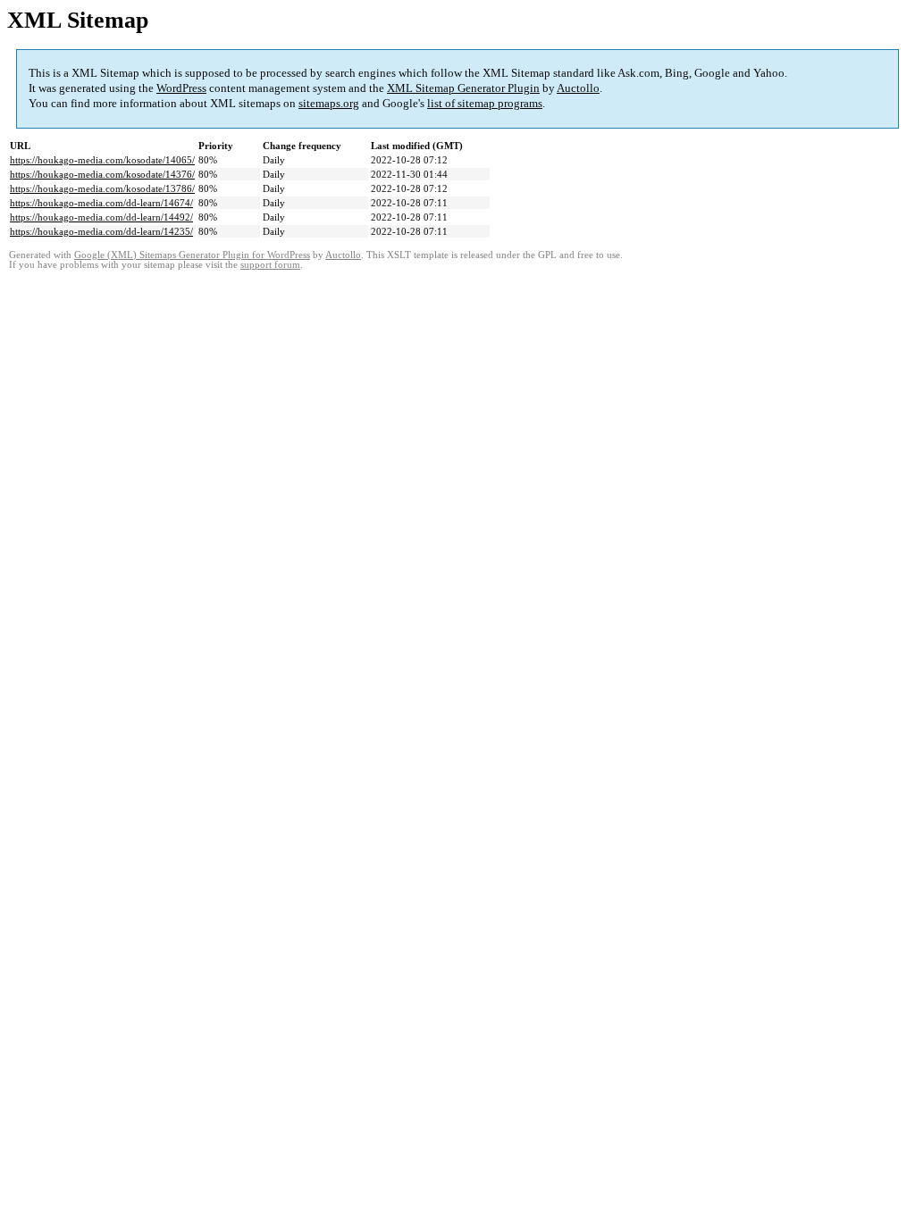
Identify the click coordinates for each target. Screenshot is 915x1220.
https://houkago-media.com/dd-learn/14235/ (101, 231)
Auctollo (578, 88)
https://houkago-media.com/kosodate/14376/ (102, 174)
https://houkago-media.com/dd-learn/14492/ (101, 217)
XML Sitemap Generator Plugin (463, 88)
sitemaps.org (328, 103)
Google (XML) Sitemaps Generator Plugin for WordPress (192, 255)
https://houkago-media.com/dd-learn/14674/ (101, 202)
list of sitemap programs (484, 103)
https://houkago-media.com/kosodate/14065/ (102, 160)
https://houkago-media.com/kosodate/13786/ (102, 188)
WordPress (181, 88)
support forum (270, 265)
